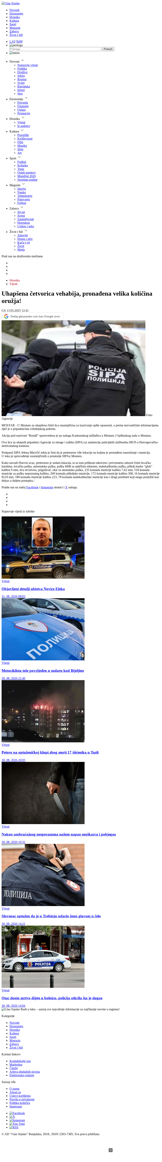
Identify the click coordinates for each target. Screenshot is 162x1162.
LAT (12, 41)
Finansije (23, 106)
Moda (21, 249)
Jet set (21, 212)
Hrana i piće (25, 239)
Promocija (23, 113)
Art (19, 152)
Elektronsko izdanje (21, 1075)
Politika (22, 68)
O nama (14, 1088)
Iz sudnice (23, 126)
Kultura (14, 20)
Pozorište (23, 135)
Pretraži (108, 49)
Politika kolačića (19, 1103)
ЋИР (19, 41)
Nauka (21, 192)
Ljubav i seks (25, 226)
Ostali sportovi (26, 172)
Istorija (21, 188)
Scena (21, 215)
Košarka (22, 165)
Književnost (24, 138)
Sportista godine (27, 179)
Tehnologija (24, 195)
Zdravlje (22, 235)
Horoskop (23, 222)
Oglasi (21, 109)
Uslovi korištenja (20, 1095)
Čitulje (13, 1068)
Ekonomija (16, 13)
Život (20, 246)
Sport (12, 24)
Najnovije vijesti (27, 65)
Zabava (14, 31)
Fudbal (21, 162)
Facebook (32, 487)
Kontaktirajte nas (20, 1061)
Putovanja (23, 199)
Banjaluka (23, 86)
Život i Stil (16, 35)
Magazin (14, 27)
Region (21, 79)
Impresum (15, 1106)
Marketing (15, 1064)
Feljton (21, 203)
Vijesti (21, 122)
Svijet (20, 83)
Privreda (22, 102)
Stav (20, 93)
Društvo (22, 72)
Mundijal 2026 (26, 176)
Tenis (20, 169)
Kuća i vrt (23, 242)
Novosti (14, 10)
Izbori (21, 90)
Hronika (14, 17)
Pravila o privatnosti (21, 1099)
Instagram (47, 487)
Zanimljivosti (25, 219)
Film (20, 142)
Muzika (22, 145)
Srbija (21, 75)
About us (15, 1092)
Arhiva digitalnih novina (24, 1071)
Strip (20, 149)
